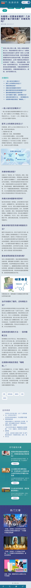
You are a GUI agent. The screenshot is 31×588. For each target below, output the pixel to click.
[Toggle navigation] (28, 5)
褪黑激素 (10, 394)
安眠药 (4, 398)
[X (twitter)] (9, 586)
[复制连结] (22, 586)
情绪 (5, 10)
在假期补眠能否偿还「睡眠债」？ (16, 99)
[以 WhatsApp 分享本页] (16, 586)
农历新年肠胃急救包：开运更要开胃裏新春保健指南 (16, 418)
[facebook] (3, 586)
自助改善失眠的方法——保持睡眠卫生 (17, 97)
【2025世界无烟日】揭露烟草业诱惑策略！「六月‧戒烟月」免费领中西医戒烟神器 (16, 429)
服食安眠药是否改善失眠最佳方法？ (16, 90)
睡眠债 (17, 394)
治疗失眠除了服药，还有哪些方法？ (16, 95)
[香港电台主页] (4, 2)
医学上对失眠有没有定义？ (14, 83)
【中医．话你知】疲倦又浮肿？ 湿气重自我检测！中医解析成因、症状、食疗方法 (16, 434)
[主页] (12, 2)
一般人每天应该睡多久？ (13, 81)
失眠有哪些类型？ (11, 86)
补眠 (22, 394)
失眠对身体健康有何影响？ (14, 88)
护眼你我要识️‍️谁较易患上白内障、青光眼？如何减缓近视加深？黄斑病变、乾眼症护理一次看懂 (16, 423)
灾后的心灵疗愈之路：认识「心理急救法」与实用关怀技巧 (16, 414)
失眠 (4, 394)
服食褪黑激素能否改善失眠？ (14, 92)
